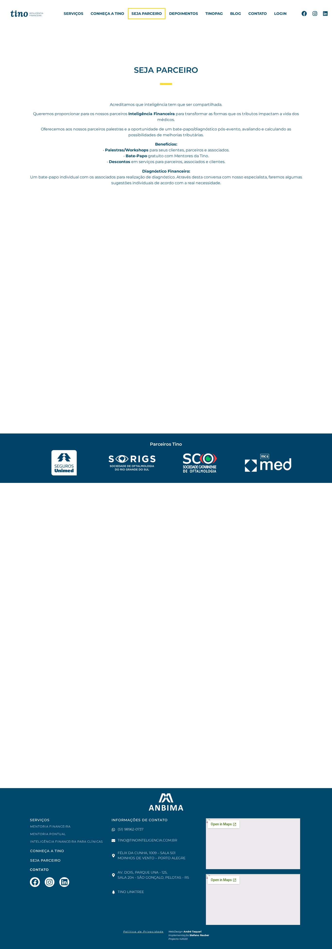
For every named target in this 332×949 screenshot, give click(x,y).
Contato (257, 13)
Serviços (73, 13)
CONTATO (39, 869)
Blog (235, 13)
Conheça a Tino (107, 13)
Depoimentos (183, 13)
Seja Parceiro (146, 13)
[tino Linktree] (113, 892)
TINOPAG (214, 13)
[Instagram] (315, 13)
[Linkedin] (325, 13)
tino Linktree (131, 892)
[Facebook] (304, 13)
